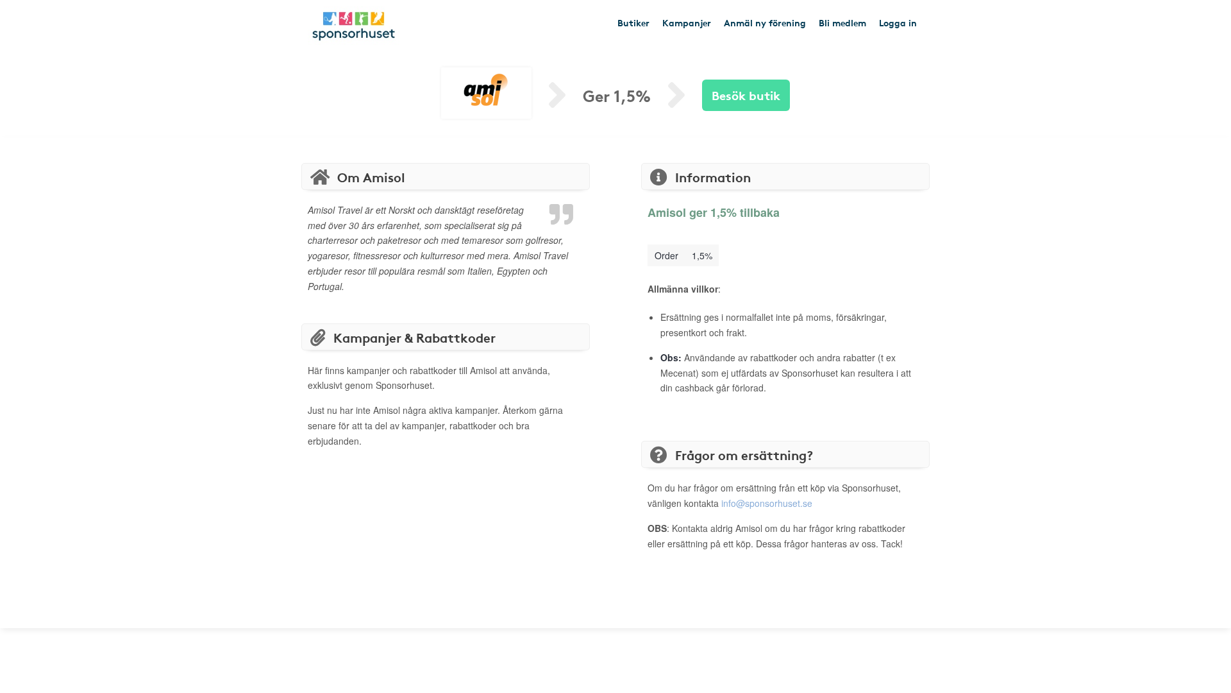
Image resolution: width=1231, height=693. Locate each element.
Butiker (633, 22)
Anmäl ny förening (765, 22)
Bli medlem (842, 22)
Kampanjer (686, 22)
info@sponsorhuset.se (766, 503)
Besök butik (746, 94)
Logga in (898, 22)
